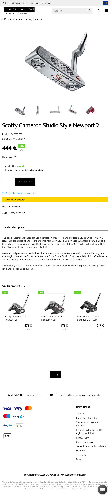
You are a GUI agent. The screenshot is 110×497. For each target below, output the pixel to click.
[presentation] (24, 286)
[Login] (98, 10)
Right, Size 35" (9, 156)
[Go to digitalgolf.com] (105, 3)
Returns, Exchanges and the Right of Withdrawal (90, 431)
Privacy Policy (82, 437)
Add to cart (25, 181)
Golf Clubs (6, 19)
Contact (80, 413)
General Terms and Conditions (91, 446)
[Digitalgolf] (55, 374)
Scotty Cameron (34, 19)
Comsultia (80, 475)
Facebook (16, 206)
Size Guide (81, 454)
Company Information (87, 417)
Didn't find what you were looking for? (18, 193)
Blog (78, 459)
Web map (81, 450)
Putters (18, 19)
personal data (93, 395)
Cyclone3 (67, 475)
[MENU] (106, 10)
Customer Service (84, 442)
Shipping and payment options (87, 424)
